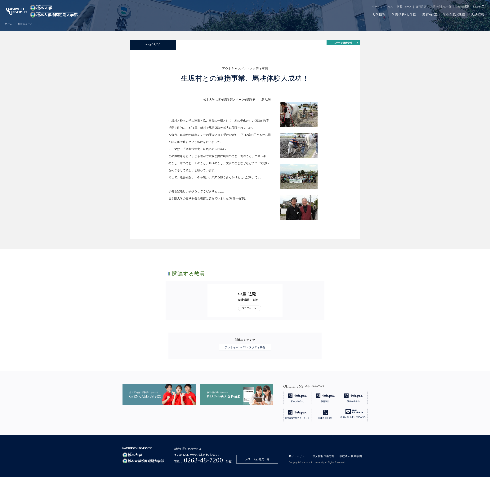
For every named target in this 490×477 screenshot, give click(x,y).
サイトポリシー (298, 456)
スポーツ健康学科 (343, 42)
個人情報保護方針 (323, 456)
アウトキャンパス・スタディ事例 (245, 347)
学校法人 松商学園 (351, 456)
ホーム (8, 23)
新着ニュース (25, 23)
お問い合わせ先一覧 (257, 459)
